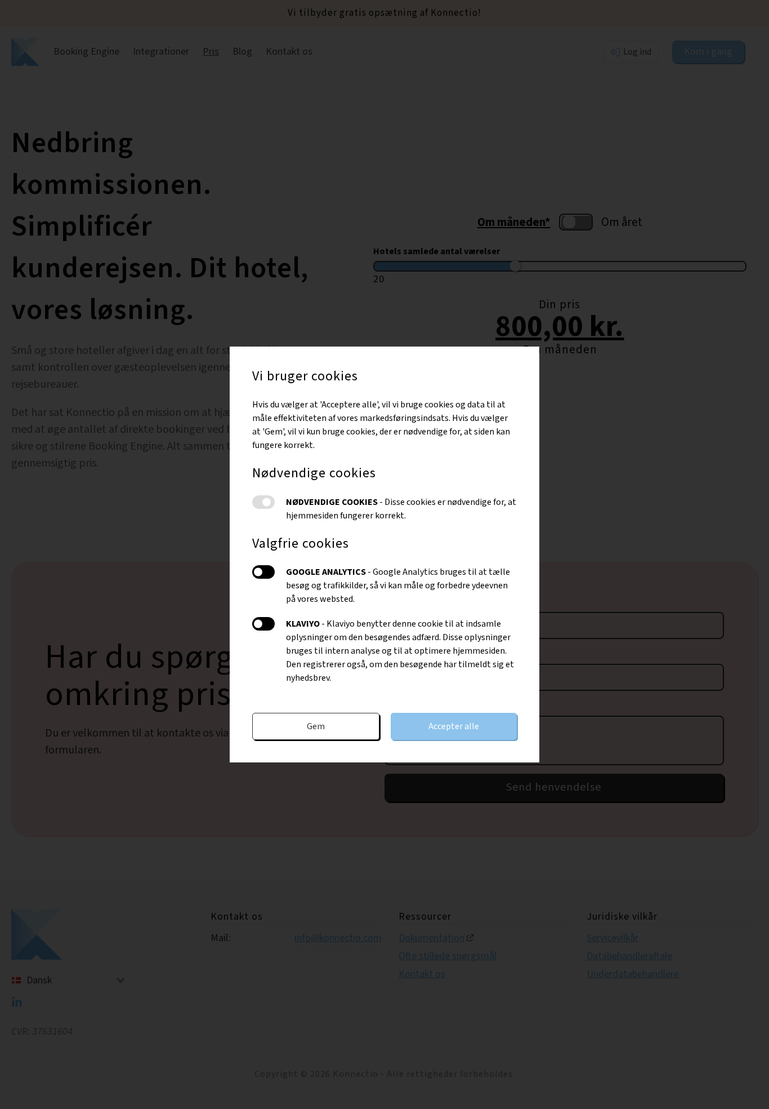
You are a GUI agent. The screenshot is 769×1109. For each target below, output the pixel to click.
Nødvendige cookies (263, 502)
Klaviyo (263, 624)
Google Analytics (263, 572)
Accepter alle (453, 726)
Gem (316, 726)
